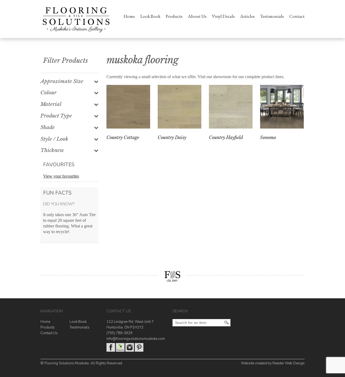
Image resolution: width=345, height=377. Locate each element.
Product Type (56, 116)
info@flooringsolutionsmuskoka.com (135, 338)
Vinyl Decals (223, 16)
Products (174, 16)
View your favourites (61, 176)
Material (50, 104)
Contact (297, 16)
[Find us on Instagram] (129, 350)
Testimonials (272, 16)
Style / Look (54, 139)
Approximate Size (61, 81)
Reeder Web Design (288, 363)
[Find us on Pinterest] (139, 350)
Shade (47, 127)
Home (129, 16)
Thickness (52, 150)
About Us (197, 16)
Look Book (150, 16)
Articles (247, 16)
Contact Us (49, 333)
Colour (48, 93)
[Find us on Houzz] (120, 350)
